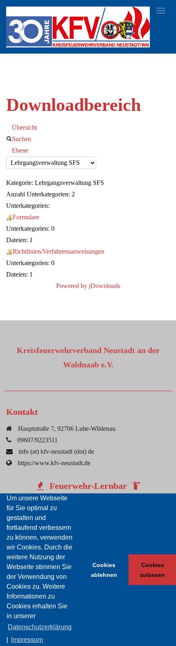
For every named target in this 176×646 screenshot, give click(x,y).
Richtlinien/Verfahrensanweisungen (58, 251)
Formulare (26, 217)
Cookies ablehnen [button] (104, 570)
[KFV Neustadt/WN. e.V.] (78, 26)
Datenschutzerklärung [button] (40, 626)
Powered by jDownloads (88, 285)
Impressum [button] (27, 639)
